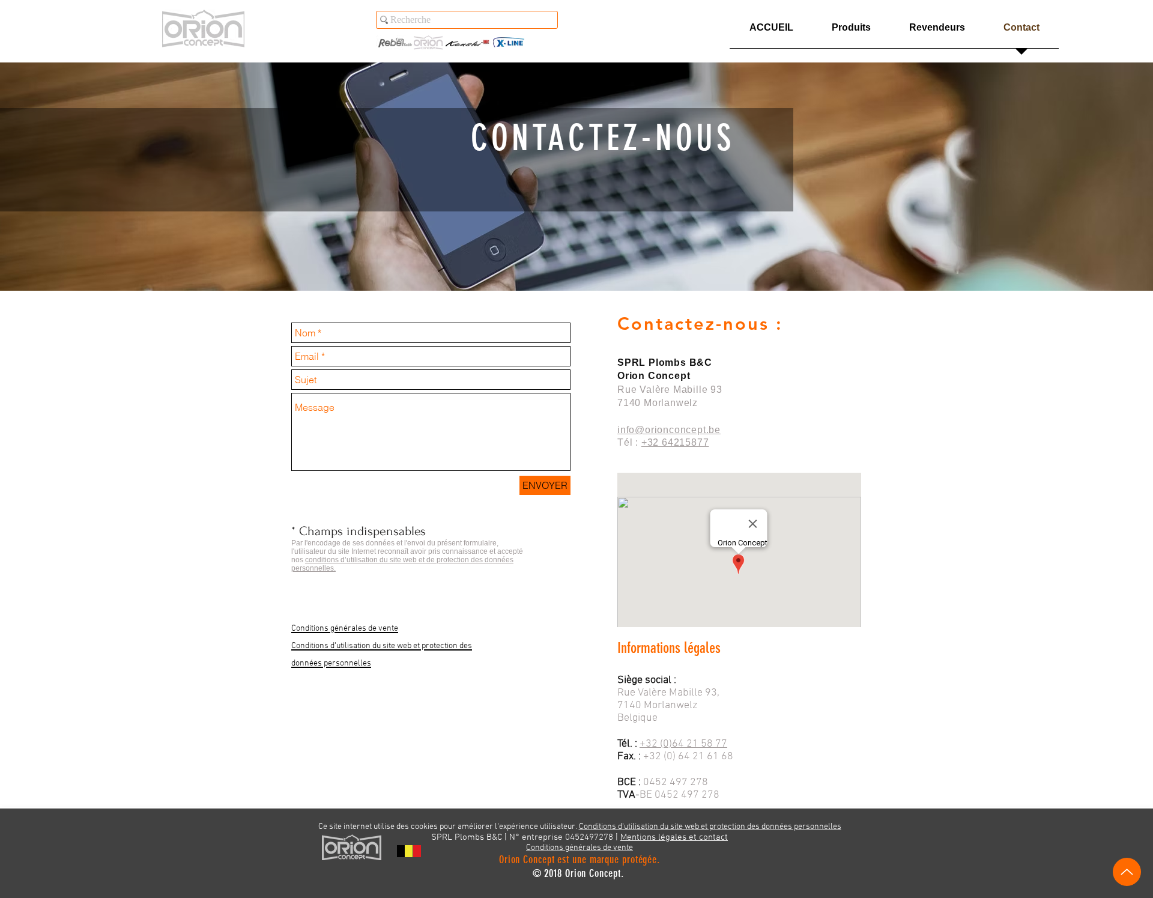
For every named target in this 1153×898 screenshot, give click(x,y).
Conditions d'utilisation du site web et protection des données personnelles (710, 827)
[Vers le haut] (1127, 872)
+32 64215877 (675, 442)
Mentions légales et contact (674, 837)
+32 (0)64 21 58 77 (683, 744)
